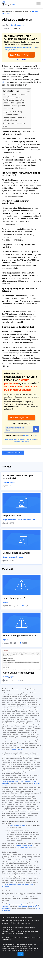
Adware (19, 520)
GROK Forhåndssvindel (16, 552)
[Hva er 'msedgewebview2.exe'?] (21, 623)
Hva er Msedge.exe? (13, 598)
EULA (34, 47)
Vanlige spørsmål (17, 749)
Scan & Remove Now (19, 55)
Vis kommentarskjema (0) (13, 452)
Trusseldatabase (7, 11)
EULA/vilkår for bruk (8, 781)
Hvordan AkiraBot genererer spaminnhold (14, 107)
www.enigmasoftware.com (18, 825)
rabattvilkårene (6, 886)
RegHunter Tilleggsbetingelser (20, 923)
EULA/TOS (5, 884)
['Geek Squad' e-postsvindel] (21, 660)
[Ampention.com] (21, 503)
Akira (4, 82)
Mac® (35, 435)
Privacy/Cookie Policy (11, 50)
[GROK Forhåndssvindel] (21, 540)
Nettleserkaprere (29, 520)
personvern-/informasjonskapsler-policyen (21, 884)
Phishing (5, 482)
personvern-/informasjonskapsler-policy (25, 781)
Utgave (5, 602)
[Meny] (38, 4)
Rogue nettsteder (9, 520)
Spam (12, 482)
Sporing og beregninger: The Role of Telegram (14, 118)
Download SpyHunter (19, 418)
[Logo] (8, 4)
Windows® (26, 435)
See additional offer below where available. (18, 47)
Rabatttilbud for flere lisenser (15, 429)
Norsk (34, 4)
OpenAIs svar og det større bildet (14, 124)
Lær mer (32, 950)
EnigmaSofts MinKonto (23, 847)
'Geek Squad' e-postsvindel (18, 672)
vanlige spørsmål (22, 906)
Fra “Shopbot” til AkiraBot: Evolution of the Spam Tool (13, 101)
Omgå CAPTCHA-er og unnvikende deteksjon (12, 113)
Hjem (4, 917)
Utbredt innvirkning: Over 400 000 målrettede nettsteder (14, 95)
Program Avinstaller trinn (15, 917)
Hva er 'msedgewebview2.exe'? (20, 635)
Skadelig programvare (22, 11)
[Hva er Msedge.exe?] (21, 585)
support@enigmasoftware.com (23, 845)
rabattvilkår (5, 783)
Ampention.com (11, 515)
